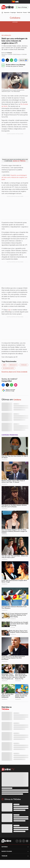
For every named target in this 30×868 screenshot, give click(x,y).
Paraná (25, 12)
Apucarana (6, 12)
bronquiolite (13, 364)
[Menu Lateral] (2, 12)
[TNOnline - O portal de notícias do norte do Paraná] (8, 7)
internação (24, 364)
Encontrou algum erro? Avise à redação (14, 371)
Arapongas (13, 12)
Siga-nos (22, 60)
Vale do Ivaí (19, 12)
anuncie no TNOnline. (19, 161)
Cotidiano (15, 17)
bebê (4, 364)
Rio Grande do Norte (8, 368)
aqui (9, 309)
